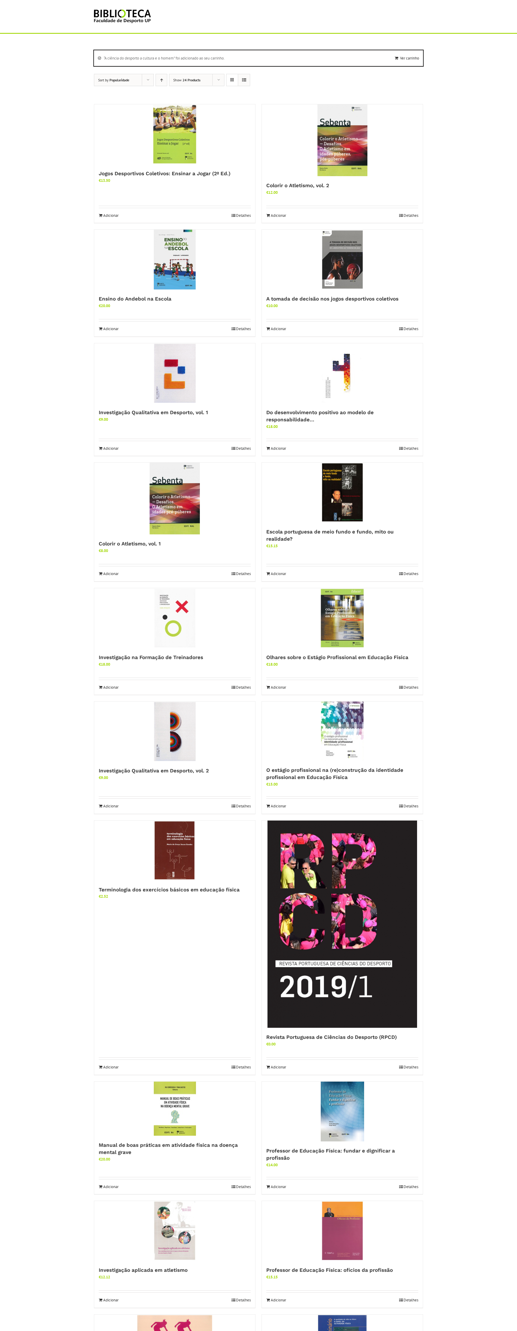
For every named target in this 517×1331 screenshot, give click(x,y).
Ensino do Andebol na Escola (135, 299)
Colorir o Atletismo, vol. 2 (297, 185)
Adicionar (110, 215)
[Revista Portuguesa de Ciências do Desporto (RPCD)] (342, 924)
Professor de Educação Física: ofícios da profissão (329, 1270)
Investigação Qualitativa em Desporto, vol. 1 (153, 412)
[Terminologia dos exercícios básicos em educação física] (174, 850)
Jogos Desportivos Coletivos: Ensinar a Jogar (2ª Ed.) (164, 173)
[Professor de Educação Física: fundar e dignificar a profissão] (342, 1111)
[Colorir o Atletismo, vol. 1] (174, 498)
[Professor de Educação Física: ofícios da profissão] (342, 1231)
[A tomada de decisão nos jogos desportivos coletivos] (342, 259)
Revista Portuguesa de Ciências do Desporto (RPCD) (331, 1037)
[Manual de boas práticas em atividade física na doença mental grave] (174, 1109)
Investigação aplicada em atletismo (143, 1270)
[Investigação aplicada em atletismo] (174, 1231)
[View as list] (244, 80)
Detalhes (243, 215)
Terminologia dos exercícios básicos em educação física (169, 890)
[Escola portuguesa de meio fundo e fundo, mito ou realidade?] (342, 492)
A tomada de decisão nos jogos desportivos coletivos (332, 299)
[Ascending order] (161, 80)
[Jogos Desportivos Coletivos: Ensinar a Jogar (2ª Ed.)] (174, 134)
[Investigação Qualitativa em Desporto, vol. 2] (174, 731)
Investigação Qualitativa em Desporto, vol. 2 (154, 771)
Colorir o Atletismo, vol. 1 (130, 544)
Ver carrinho (409, 58)
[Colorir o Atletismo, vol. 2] (342, 140)
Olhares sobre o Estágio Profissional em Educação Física (337, 657)
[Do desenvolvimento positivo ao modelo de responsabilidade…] (342, 373)
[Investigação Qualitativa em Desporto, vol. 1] (174, 373)
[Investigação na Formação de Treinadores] (174, 618)
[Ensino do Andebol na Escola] (174, 259)
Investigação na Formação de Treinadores (151, 657)
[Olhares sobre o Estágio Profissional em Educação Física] (342, 618)
